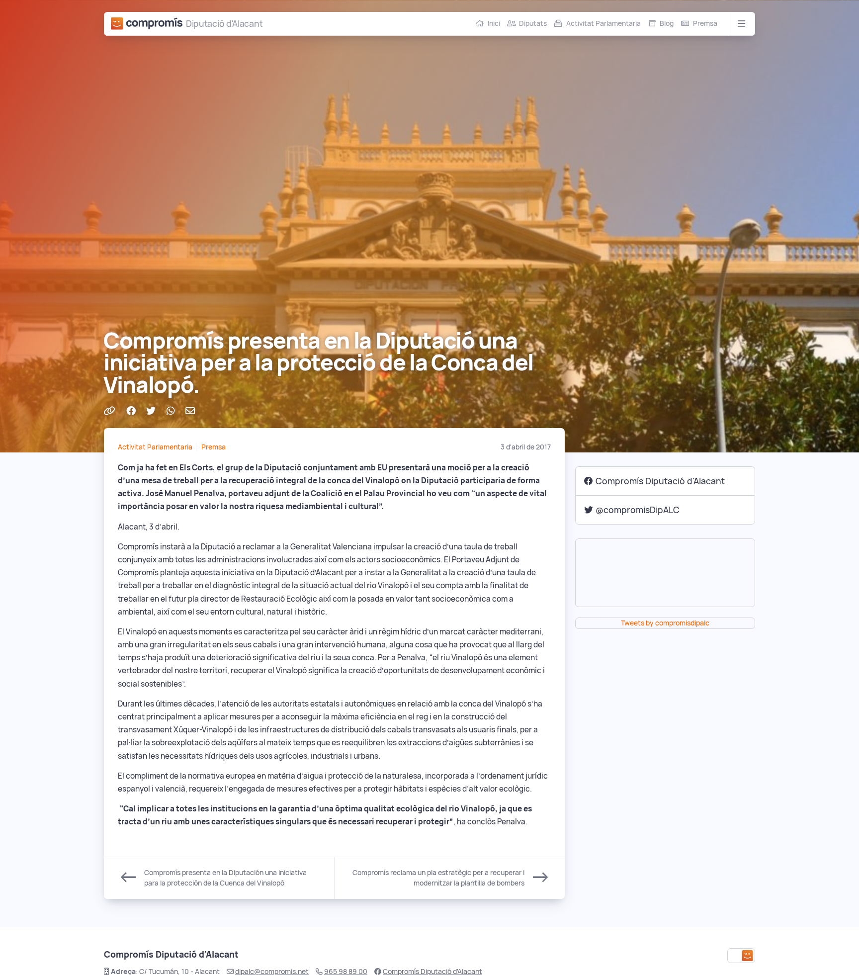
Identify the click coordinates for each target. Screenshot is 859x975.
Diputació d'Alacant (224, 23)
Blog (667, 23)
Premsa (705, 23)
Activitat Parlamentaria (603, 23)
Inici (494, 23)
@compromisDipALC (638, 510)
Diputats (533, 23)
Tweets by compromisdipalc (665, 623)
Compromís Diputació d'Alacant (660, 481)
